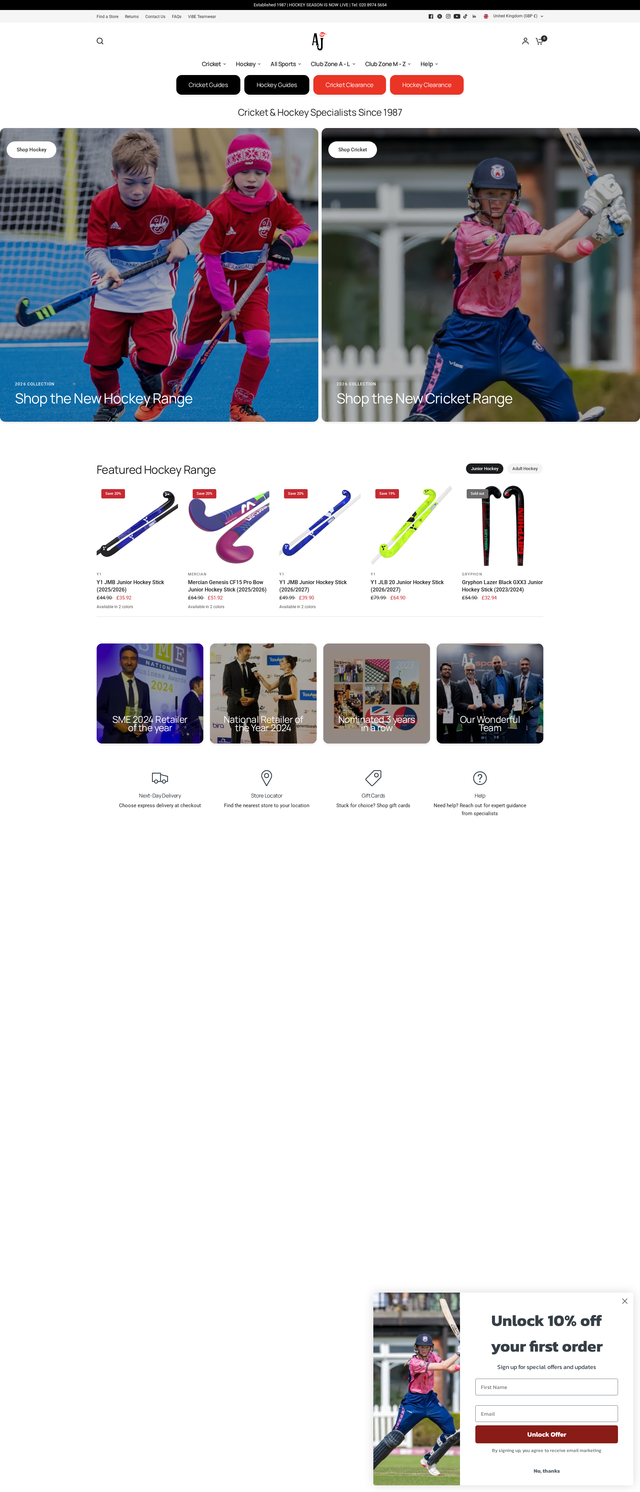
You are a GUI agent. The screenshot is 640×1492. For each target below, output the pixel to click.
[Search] (102, 41)
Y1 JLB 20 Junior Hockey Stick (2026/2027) (407, 586)
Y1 (99, 574)
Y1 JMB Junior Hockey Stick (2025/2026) (130, 586)
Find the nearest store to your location (266, 806)
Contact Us (155, 16)
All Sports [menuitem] (283, 64)
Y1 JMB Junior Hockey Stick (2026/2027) (313, 586)
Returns (132, 16)
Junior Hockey (484, 468)
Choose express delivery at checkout (160, 806)
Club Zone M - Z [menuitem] (385, 64)
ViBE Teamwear (202, 16)
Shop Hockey (31, 150)
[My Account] (525, 41)
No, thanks (547, 1471)
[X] (439, 16)
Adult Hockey (525, 468)
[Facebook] (431, 16)
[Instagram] (448, 16)
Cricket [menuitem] (211, 64)
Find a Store (107, 16)
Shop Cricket (352, 150)
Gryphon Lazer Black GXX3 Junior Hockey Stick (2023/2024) (502, 586)
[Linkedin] (474, 16)
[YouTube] (457, 16)
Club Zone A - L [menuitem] (330, 64)
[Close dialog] (625, 1301)
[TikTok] (465, 16)
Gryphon (472, 574)
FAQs (176, 16)
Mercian (197, 574)
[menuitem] (109, 17)
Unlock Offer (546, 1434)
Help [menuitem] (427, 64)
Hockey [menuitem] (246, 64)
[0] (537, 41)
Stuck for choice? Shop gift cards (373, 806)
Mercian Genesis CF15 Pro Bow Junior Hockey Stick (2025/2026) (227, 586)
